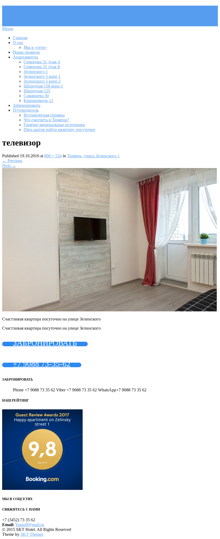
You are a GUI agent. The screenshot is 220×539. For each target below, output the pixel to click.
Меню (7, 28)
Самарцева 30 (36, 95)
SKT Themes (31, 534)
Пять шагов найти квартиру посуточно (59, 129)
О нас (18, 42)
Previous (12, 160)
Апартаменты (25, 57)
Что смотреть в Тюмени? (46, 120)
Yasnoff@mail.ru (29, 524)
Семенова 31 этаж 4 (42, 62)
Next (9, 165)
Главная (20, 37)
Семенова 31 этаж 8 (42, 66)
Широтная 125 (37, 91)
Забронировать (26, 105)
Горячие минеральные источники (54, 124)
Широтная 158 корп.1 (43, 86)
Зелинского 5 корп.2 (42, 81)
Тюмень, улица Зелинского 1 (93, 156)
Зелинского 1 (36, 71)
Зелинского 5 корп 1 (42, 76)
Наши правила (26, 52)
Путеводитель (26, 110)
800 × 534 (53, 156)
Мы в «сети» (35, 47)
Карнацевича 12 (38, 100)
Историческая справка (44, 115)
